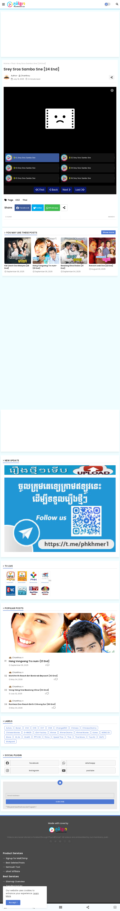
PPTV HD (37, 737)
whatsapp (90, 763)
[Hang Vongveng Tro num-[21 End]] (60, 633)
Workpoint (10, 741)
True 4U (92, 737)
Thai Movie (80, 737)
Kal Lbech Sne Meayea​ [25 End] (16, 266)
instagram (34, 770)
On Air (17, 737)
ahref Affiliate (13, 871)
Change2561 (61, 728)
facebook (33, 763)
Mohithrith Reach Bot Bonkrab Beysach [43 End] (33, 675)
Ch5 (34, 728)
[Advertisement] (60, 34)
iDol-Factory (40, 732)
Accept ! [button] (13, 902)
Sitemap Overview (15, 881)
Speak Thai (58, 737)
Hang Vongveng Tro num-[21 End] (45, 266)
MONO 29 (106, 732)
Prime (47, 737)
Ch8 (50, 728)
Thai (13, 63)
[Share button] (64, 207)
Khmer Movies (82, 732)
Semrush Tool (13, 867)
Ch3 (17, 200)
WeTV (101, 737)
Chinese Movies (13, 732)
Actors (9, 728)
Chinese (74, 728)
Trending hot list (14, 885)
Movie (8, 737)
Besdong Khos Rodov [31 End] (72, 266)
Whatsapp (53, 207)
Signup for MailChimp (17, 858)
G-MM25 (27, 732)
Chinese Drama (89, 728)
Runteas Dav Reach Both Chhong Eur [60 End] (32, 704)
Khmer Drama (66, 732)
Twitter (39, 207)
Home (7, 63)
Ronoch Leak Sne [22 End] (101, 265)
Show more (108, 232)
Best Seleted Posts (15, 862)
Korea (95, 732)
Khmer (53, 732)
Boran (18, 728)
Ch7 (42, 728)
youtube (90, 770)
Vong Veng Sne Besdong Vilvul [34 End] (29, 690)
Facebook (24, 207)
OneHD (27, 737)
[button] (117, 4)
